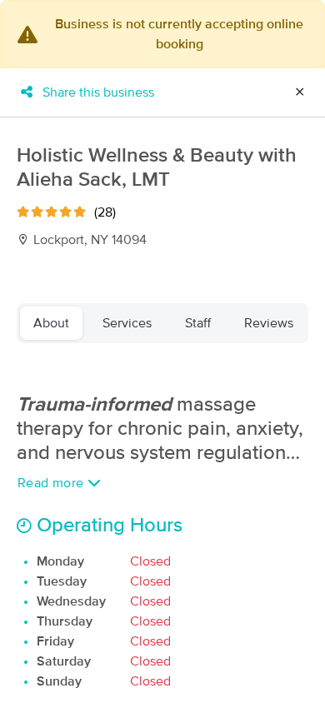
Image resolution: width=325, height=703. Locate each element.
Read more (53, 483)
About (51, 323)
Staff (198, 323)
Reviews (268, 323)
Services (127, 323)
